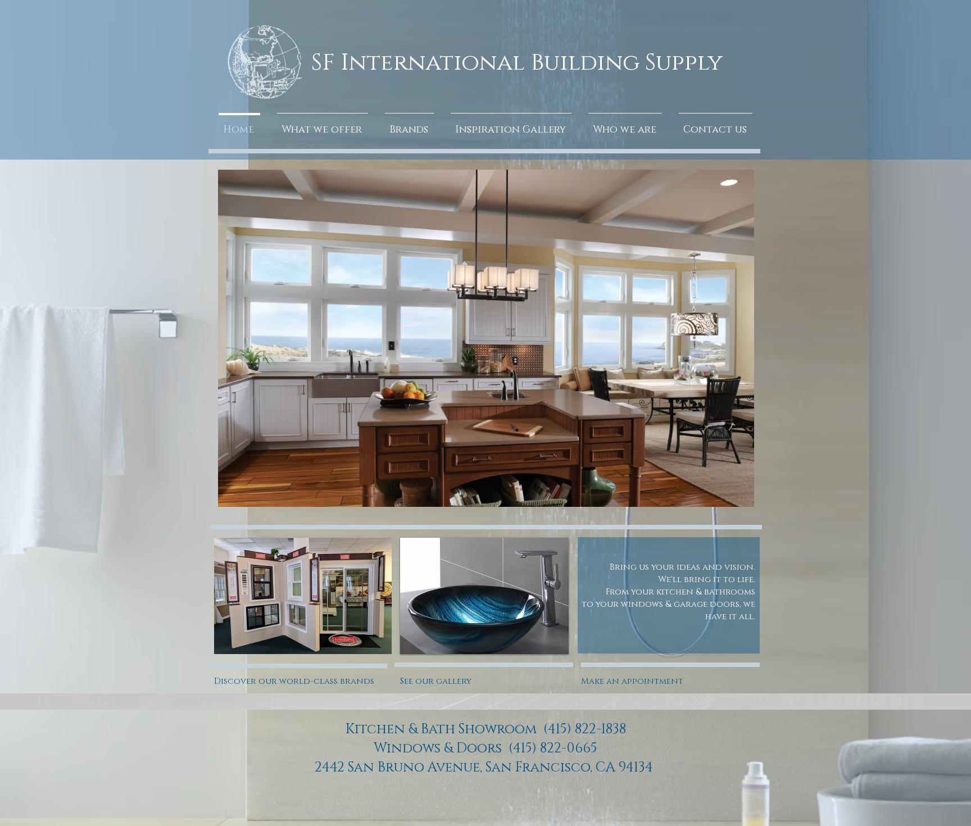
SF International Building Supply (517, 62)
